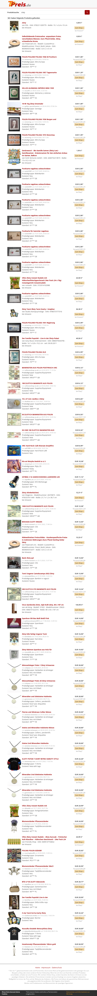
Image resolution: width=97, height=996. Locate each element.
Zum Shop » (79, 28)
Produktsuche (13, 12)
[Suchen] (87, 12)
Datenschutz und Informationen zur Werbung (78, 993)
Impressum (45, 967)
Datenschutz (57, 967)
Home (37, 967)
